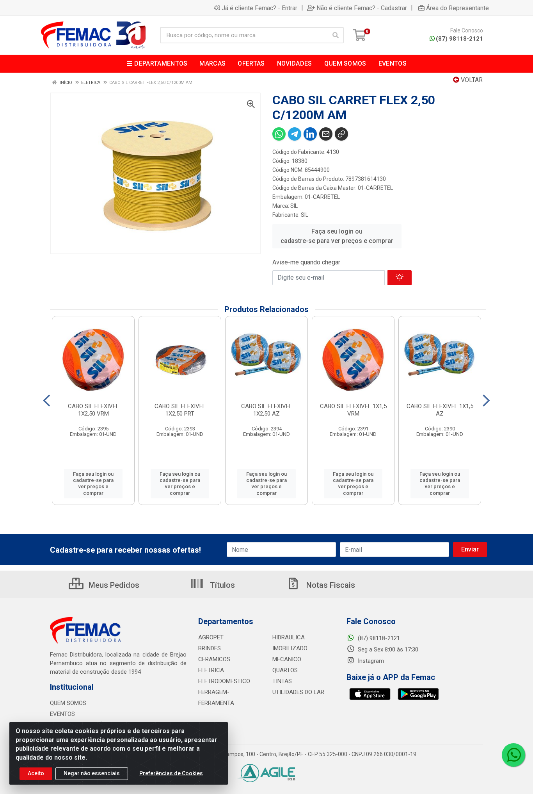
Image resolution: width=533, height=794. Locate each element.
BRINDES (209, 648)
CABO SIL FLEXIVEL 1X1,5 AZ (440, 410)
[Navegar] (46, 400)
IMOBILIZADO (289, 648)
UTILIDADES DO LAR (298, 692)
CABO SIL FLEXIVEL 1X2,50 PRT (180, 410)
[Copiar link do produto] (341, 134)
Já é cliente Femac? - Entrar (259, 8)
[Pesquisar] (335, 35)
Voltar (471, 80)
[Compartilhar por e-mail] (325, 134)
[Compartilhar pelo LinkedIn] (310, 134)
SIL (294, 206)
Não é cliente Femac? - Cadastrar (361, 8)
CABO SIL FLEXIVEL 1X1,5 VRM (353, 410)
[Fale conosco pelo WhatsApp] (513, 755)
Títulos (221, 585)
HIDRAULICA (288, 637)
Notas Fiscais (329, 585)
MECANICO (286, 659)
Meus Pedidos (113, 585)
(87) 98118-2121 (459, 38)
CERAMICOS (214, 659)
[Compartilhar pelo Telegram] (294, 134)
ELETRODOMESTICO (224, 681)
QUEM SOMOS (68, 703)
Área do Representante (457, 8)
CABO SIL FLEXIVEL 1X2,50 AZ (266, 410)
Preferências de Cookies (171, 773)
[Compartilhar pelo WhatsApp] (279, 134)
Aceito (36, 773)
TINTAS (282, 681)
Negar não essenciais (92, 773)
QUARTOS (285, 670)
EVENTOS (62, 713)
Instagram (370, 660)
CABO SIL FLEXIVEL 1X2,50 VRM (93, 410)
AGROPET (211, 637)
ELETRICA (211, 670)
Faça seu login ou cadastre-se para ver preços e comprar (337, 236)
